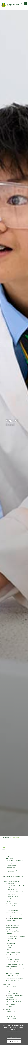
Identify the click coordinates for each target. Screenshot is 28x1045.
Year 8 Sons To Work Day (12, 975)
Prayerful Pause (10, 1007)
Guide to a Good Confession (14, 1002)
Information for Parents (12, 910)
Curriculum (7, 1009)
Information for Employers (13, 908)
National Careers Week (12, 927)
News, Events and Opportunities (14, 930)
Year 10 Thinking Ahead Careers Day (15, 968)
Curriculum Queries (11, 1011)
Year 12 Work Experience (12, 973)
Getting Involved (10, 905)
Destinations (9, 901)
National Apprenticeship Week (14, 925)
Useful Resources (10, 989)
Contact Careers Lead (11, 898)
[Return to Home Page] (10, 5)
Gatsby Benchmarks (11, 903)
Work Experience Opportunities (14, 964)
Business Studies (10, 1016)
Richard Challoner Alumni (13, 952)
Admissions (7, 854)
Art (6, 1014)
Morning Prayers (10, 1004)
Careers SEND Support (12, 896)
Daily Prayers (10, 991)
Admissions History (11, 867)
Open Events (9, 858)
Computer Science (11, 1018)
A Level (9, 947)
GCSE (8, 949)
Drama (7, 1023)
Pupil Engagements (11, 943)
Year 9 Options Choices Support (14, 978)
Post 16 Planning (10, 941)
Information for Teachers (12, 912)
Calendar (6, 879)
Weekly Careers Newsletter (13, 961)
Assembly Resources (12, 993)
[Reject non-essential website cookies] (14, 1037)
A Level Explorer (10, 883)
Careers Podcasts (10, 894)
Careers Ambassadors (11, 889)
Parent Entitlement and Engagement (16, 936)
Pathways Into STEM (11, 938)
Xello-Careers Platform (12, 966)
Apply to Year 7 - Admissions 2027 (15, 856)
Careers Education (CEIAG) (11, 881)
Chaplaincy (7, 984)
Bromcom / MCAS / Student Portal (13, 876)
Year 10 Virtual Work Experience (14, 971)
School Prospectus (11, 874)
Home (4, 849)
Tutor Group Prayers (12, 999)
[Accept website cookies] (14, 1041)
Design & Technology (11, 1021)
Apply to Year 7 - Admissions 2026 (15, 860)
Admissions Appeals (11, 865)
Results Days (9, 945)
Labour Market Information (13, 923)
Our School (6, 852)
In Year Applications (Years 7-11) (14, 863)
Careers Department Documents (14, 891)
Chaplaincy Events (11, 986)
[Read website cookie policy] (14, 1032)
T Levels (8, 957)
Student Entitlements (11, 954)
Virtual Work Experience (12, 959)
